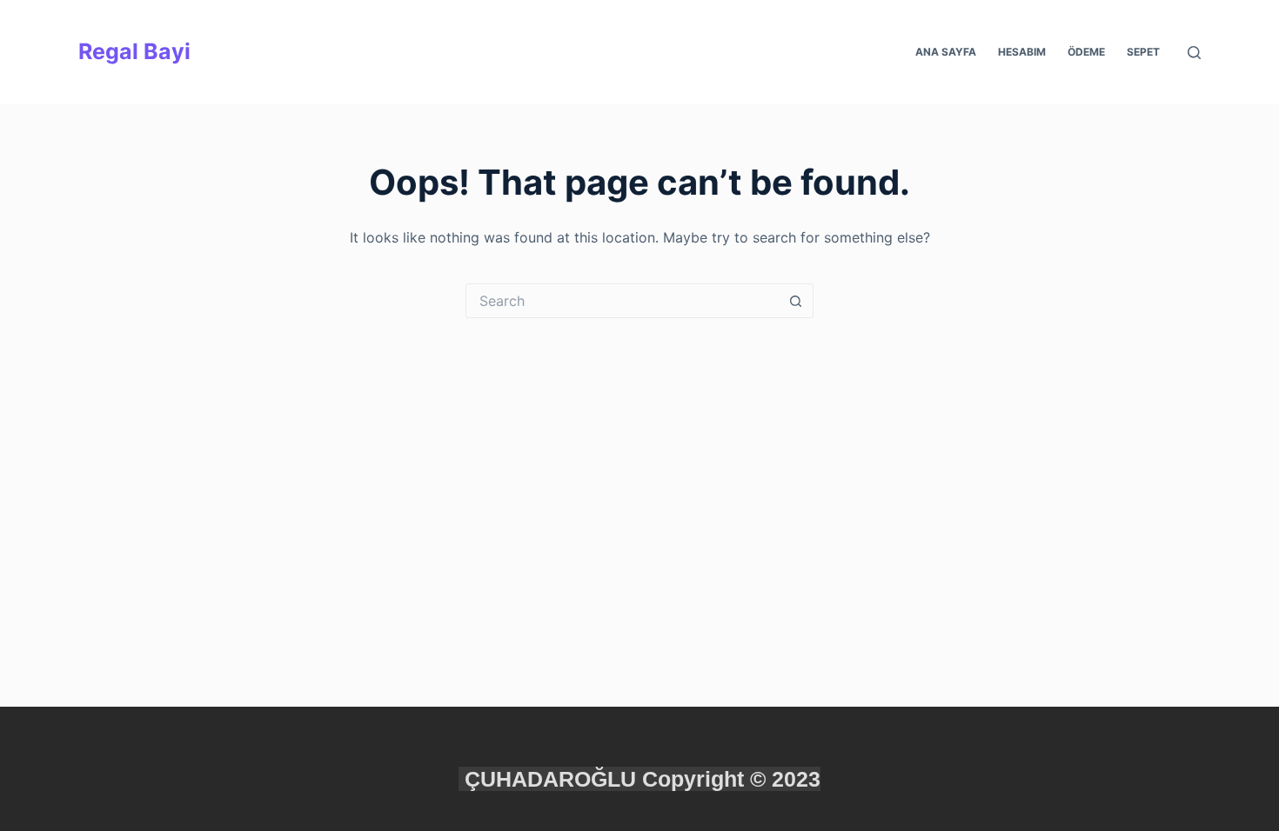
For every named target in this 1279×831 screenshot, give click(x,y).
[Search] (1194, 52)
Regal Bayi (134, 51)
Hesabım (1022, 51)
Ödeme (1086, 51)
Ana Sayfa (945, 51)
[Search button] (796, 300)
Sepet (1143, 51)
